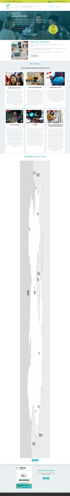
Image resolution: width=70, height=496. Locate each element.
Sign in (58, 6)
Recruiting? (25, 6)
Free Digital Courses (38, 6)
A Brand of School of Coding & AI (58, 1)
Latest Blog (32, 6)
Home (16, 6)
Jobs (19, 6)
